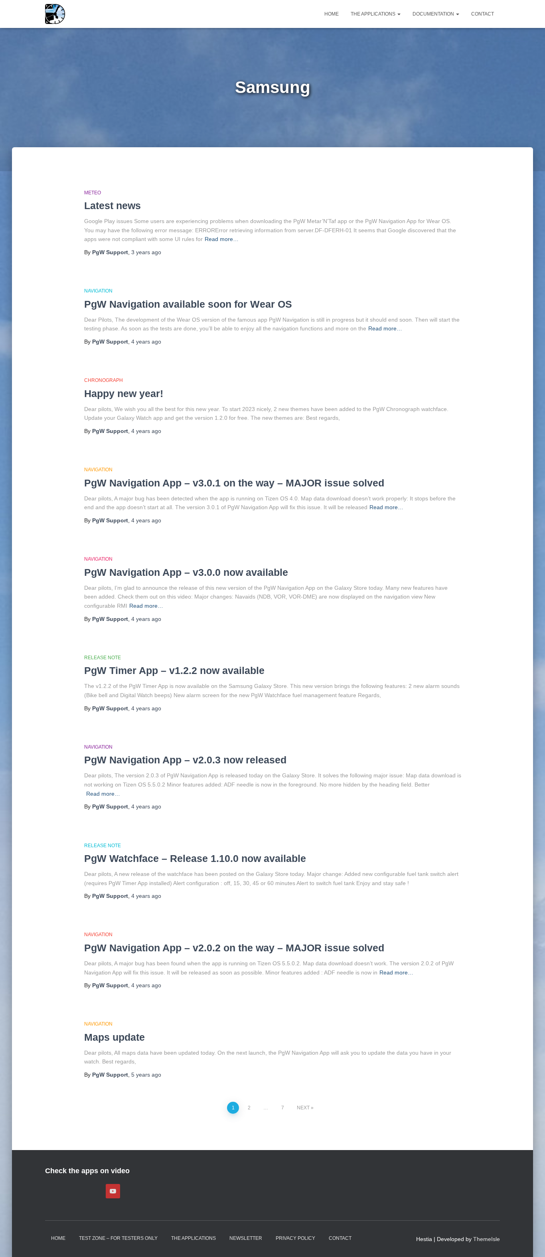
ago (146, 252)
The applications (374, 14)
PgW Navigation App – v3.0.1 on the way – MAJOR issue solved (234, 482)
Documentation (434, 14)
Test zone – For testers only (118, 1238)
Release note (102, 657)
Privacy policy (295, 1238)
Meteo (92, 193)
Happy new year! (123, 393)
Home (331, 14)
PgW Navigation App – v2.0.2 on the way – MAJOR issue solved (234, 947)
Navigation (98, 291)
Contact (482, 14)
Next (303, 1108)
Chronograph (103, 380)
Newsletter (245, 1238)
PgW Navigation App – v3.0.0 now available (186, 572)
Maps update (114, 1037)
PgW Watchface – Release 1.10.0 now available (195, 858)
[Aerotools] (55, 14)
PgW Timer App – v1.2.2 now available (174, 670)
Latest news (112, 205)
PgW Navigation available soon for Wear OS (188, 304)
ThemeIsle (486, 1239)
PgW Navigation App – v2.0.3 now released (185, 759)
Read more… (222, 239)
